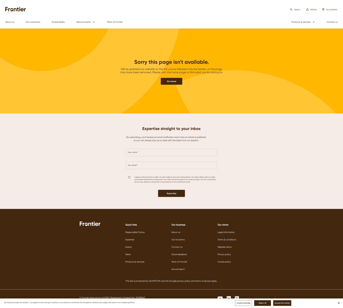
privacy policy (183, 281)
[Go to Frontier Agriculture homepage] (16, 9)
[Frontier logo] (90, 225)
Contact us (177, 247)
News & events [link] (84, 22)
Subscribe (171, 193)
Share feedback (179, 254)
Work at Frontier (179, 261)
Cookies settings (243, 303)
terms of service (203, 281)
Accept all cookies (282, 303)
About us (176, 232)
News (128, 254)
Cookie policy (224, 261)
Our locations (178, 239)
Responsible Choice (135, 232)
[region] (171, 303)
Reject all (262, 303)
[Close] (339, 303)
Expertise (129, 239)
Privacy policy (224, 254)
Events (128, 247)
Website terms (225, 247)
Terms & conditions (227, 239)
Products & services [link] (301, 22)
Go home (171, 81)
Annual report (178, 269)
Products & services (134, 261)
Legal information (226, 232)
